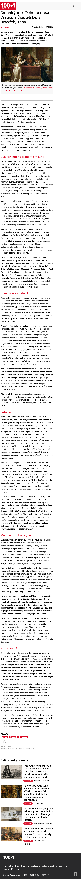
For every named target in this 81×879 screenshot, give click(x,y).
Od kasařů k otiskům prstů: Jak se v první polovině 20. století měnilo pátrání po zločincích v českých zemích (38, 814)
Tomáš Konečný (39, 841)
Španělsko (14, 737)
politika (23, 737)
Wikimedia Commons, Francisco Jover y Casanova (16, 748)
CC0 (33, 748)
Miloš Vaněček (39, 823)
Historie (28, 780)
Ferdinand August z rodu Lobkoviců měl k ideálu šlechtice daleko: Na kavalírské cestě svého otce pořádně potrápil (37, 771)
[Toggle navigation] (78, 6)
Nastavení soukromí (30, 866)
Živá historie (4, 743)
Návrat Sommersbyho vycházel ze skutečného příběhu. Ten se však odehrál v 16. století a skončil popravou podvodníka (36, 793)
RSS (17, 866)
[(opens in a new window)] (75, 870)
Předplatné (8, 866)
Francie (4, 737)
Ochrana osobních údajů (53, 866)
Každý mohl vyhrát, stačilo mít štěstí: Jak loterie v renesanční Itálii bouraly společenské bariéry (38, 832)
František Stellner (38, 27)
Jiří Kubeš (37, 781)
